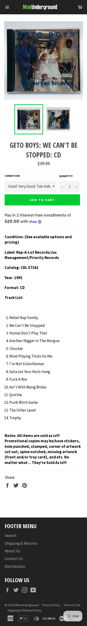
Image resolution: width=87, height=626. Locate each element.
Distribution (15, 566)
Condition (12, 176)
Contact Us (14, 558)
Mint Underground (27, 605)
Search (10, 535)
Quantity (66, 176)
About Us (12, 551)
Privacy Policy (51, 605)
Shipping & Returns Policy (24, 610)
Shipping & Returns (21, 543)
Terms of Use (72, 605)
